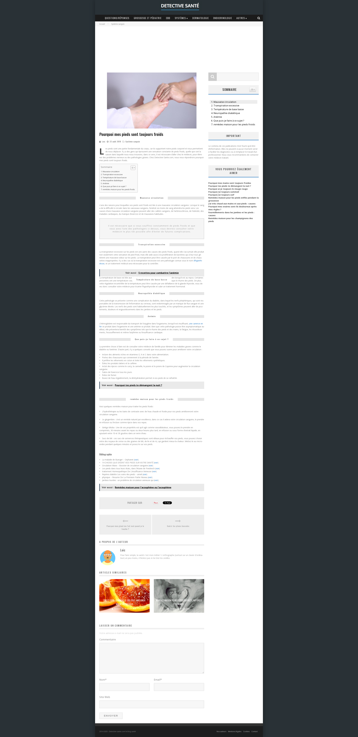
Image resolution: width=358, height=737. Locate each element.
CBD (168, 18)
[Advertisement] (179, 47)
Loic (103, 141)
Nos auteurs (221, 731)
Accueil (102, 24)
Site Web (104, 697)
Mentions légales (234, 731)
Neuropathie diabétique (113, 180)
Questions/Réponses (117, 18)
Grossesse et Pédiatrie (148, 18)
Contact (254, 731)
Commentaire (107, 639)
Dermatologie (200, 18)
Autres (240, 18)
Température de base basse (115, 177)
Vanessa (117, 609)
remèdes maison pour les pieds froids (119, 189)
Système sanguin (132, 141)
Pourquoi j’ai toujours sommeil (223, 192)
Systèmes (180, 18)
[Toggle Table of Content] (132, 167)
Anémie (106, 183)
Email (158, 679)
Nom (103, 679)
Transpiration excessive (113, 174)
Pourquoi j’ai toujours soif (221, 194)
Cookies (246, 731)
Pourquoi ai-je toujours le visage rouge (228, 189)
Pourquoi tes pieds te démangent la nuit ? (229, 186)
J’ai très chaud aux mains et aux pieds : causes (231, 203)
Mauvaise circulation (111, 171)
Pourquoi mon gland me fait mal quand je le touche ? (125, 527)
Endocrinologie (222, 18)
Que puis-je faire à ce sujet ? (114, 186)
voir (136, 459)
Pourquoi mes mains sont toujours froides (229, 183)
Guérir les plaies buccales (178, 526)
